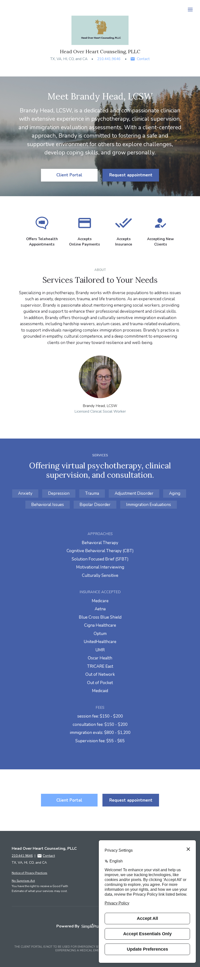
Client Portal (69, 175)
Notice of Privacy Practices (29, 873)
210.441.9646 (108, 58)
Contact (143, 58)
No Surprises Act (23, 881)
